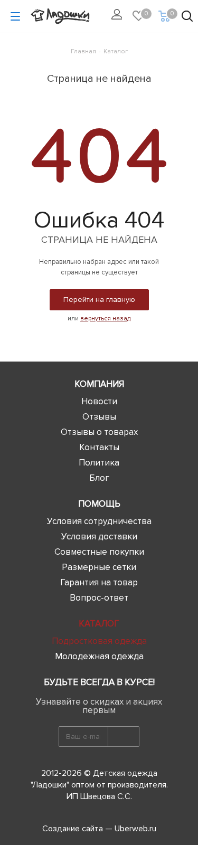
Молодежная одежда (99, 656)
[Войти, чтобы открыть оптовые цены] (119, 16)
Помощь (99, 503)
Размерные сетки (99, 567)
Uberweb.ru (135, 828)
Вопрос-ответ (99, 597)
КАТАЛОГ (99, 623)
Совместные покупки (99, 551)
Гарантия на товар (99, 582)
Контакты (99, 447)
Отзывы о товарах (99, 432)
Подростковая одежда (99, 641)
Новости (99, 401)
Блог (99, 477)
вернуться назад (105, 318)
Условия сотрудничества (99, 521)
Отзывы (99, 416)
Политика (99, 462)
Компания (99, 384)
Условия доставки (99, 536)
